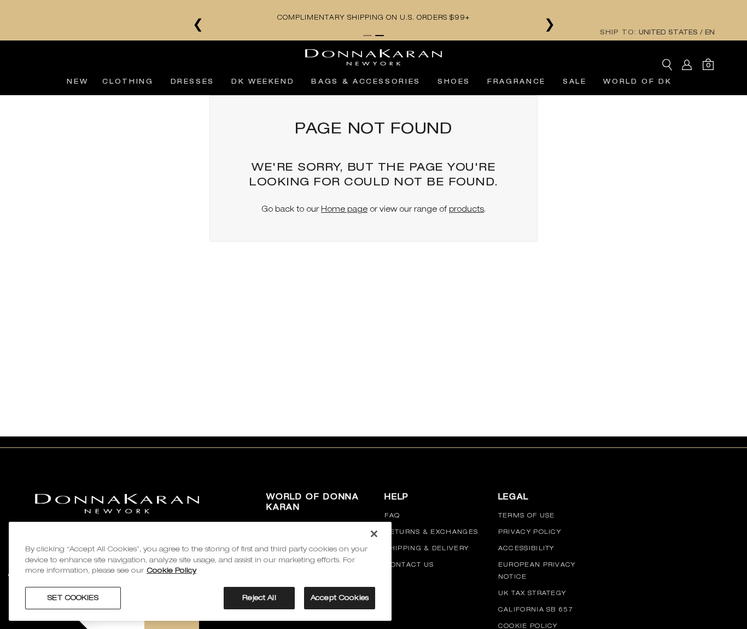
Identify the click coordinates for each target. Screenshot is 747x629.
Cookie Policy (528, 625)
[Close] (374, 534)
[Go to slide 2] (379, 35)
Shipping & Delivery (426, 548)
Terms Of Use (526, 515)
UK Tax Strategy (532, 593)
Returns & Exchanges (431, 531)
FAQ (392, 515)
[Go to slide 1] (367, 35)
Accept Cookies (340, 597)
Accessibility (526, 548)
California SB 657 (535, 609)
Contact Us (409, 564)
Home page (344, 209)
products (466, 209)
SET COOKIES (73, 597)
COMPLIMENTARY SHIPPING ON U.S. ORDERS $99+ (373, 17)
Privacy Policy (529, 531)
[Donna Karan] (373, 54)
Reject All (259, 597)
